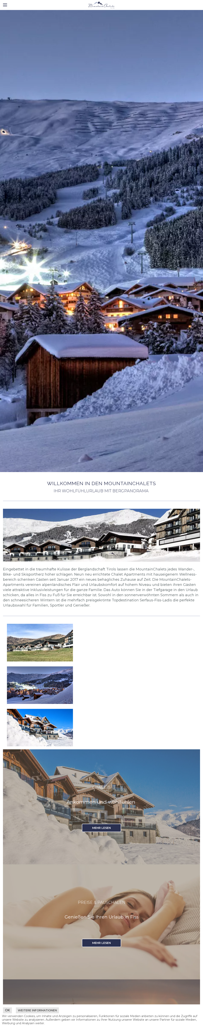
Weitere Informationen (37, 1010)
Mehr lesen (101, 828)
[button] (5, 5)
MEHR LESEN (101, 943)
